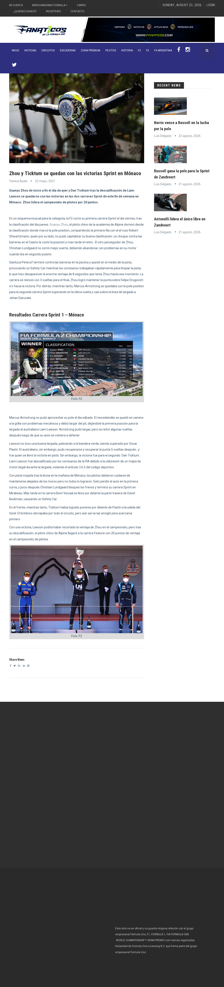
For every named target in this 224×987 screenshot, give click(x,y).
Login (210, 5)
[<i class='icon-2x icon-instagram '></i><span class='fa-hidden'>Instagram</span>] (188, 50)
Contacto (77, 11)
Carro (81, 5)
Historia (127, 50)
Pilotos (110, 50)
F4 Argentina (163, 50)
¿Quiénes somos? (25, 11)
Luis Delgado (163, 136)
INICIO (15, 50)
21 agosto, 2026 (189, 184)
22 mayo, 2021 (45, 181)
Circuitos (48, 50)
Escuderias (67, 50)
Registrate (53, 11)
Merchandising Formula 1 (50, 5)
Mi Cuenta (16, 5)
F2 (139, 50)
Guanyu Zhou (59, 224)
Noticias (30, 50)
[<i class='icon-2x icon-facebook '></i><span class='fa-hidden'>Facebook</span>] (179, 50)
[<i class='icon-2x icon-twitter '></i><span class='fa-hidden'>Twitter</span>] (14, 65)
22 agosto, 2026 (189, 136)
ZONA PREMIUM (90, 50)
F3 (147, 50)
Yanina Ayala (18, 181)
